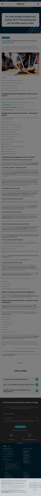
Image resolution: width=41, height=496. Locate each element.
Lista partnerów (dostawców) (4, 492)
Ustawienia (35, 489)
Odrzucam (35, 486)
